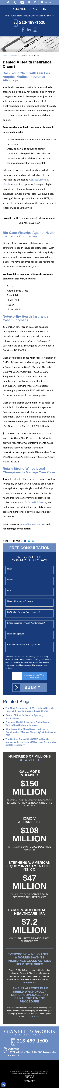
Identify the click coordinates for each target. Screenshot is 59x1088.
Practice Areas (14, 56)
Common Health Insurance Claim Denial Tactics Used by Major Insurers (27, 724)
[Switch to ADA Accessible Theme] (3, 1084)
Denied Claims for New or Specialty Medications (24, 717)
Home (8, 2)
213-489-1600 (32, 23)
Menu (48, 2)
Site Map (29, 1077)
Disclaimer (29, 1081)
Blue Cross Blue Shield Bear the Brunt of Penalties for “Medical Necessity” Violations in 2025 (30, 732)
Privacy (32, 677)
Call (15, 2)
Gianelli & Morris (37, 502)
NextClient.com (29, 1075)
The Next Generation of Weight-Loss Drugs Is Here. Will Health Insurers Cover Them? (29, 709)
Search (35, 2)
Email (22, 2)
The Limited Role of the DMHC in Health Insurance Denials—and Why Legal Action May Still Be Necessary (30, 742)
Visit (29, 2)
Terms (37, 677)
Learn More (29, 982)
